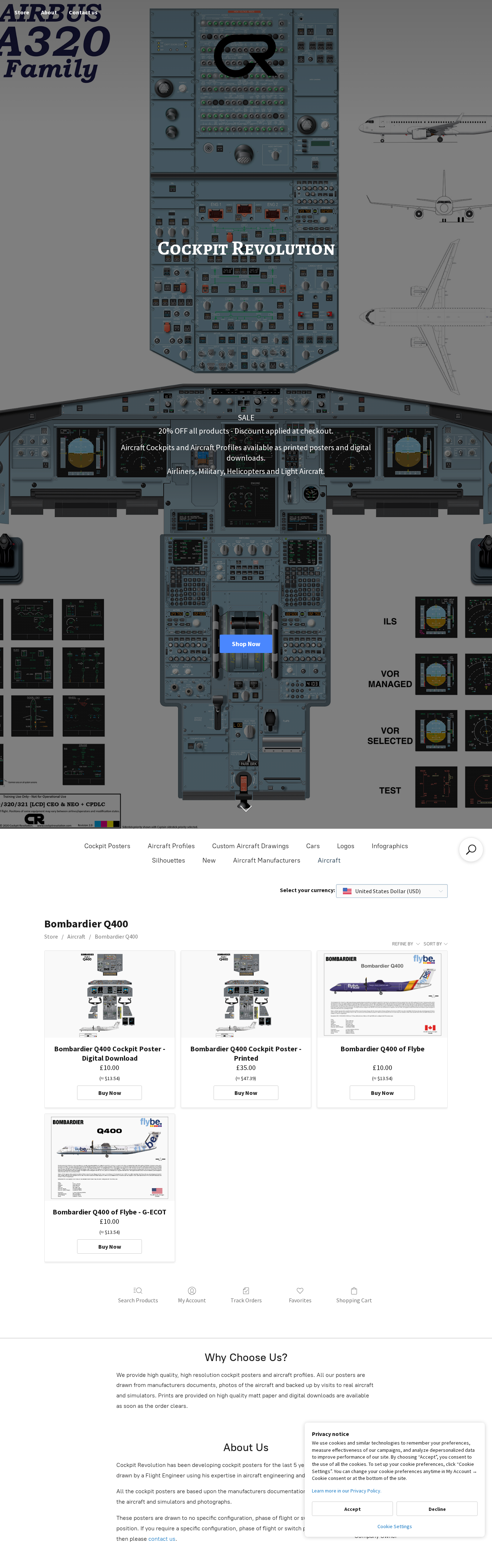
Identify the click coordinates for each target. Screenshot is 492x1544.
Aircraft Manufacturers (266, 860)
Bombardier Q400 (116, 936)
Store (21, 12)
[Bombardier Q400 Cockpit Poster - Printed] (246, 994)
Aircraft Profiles (171, 846)
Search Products (138, 1300)
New (209, 860)
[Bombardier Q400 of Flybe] (382, 994)
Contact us (83, 12)
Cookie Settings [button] (394, 1526)
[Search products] (471, 849)
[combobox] (392, 891)
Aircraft (329, 860)
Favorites (300, 1300)
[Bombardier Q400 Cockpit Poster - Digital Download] (110, 994)
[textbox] (382, 891)
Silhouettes (168, 860)
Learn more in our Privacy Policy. (346, 1490)
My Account (192, 1300)
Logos (345, 846)
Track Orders (246, 1300)
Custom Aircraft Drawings (250, 846)
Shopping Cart (354, 1300)
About (49, 12)
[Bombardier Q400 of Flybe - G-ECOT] (110, 1157)
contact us (161, 1538)
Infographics (390, 846)
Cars (313, 846)
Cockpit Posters (107, 846)
